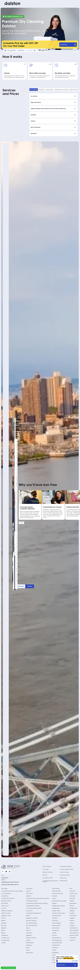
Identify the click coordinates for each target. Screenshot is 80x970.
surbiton (72, 905)
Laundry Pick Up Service (7, 898)
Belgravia (3, 928)
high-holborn (29, 952)
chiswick (28, 891)
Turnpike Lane (73, 908)
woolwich (72, 940)
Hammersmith (30, 942)
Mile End (54, 935)
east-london (29, 933)
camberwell (4, 935)
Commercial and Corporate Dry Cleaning (50, 881)
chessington (29, 888)
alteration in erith (5, 915)
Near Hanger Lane (57, 940)
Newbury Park (56, 945)
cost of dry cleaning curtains (66, 869)
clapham (28, 896)
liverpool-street (56, 925)
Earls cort (28, 930)
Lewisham (55, 918)
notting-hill (55, 947)
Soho (71, 888)
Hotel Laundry (63, 877)
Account (3, 908)
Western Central (74, 935)
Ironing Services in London (59, 900)
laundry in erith (56, 910)
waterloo (72, 920)
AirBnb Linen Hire (5, 913)
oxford (54, 950)
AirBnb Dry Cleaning (47, 872)
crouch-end (29, 910)
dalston (28, 915)
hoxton (54, 898)
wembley (72, 925)
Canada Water (5, 940)
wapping (72, 918)
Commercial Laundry (48, 877)
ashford (3, 918)
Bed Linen (45, 875)
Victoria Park (73, 915)
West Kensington (74, 930)
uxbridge (72, 910)
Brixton (3, 930)
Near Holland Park (57, 942)
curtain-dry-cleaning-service (33, 913)
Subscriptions (21, 50)
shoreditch (55, 962)
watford (72, 923)
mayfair (54, 933)
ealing (27, 928)
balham (3, 920)
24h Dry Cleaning (47, 866)
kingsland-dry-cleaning (58, 905)
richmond (54, 960)
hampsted (29, 945)
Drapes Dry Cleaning (31, 918)
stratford (72, 900)
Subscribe (29, 586)
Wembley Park (73, 928)
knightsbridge (55, 908)
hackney (28, 940)
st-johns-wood (73, 893)
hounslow (54, 896)
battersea (3, 923)
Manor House (55, 928)
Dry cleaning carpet (65, 875)
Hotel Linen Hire (63, 880)
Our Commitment (12, 50)
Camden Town (5, 937)
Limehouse (55, 920)
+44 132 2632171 (4, 877)
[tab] (33, 89)
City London (29, 893)
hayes (27, 947)
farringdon (29, 935)
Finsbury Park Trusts (31, 937)
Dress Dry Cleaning (64, 872)
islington (54, 903)
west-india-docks (74, 933)
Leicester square (56, 915)
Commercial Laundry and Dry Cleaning (12, 891)
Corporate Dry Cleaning (65, 866)
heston (28, 950)
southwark (72, 891)
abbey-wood (4, 905)
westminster (73, 937)
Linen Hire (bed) (56, 923)
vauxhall (72, 913)
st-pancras (72, 896)
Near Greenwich (56, 937)
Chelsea (3, 942)
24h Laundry (46, 869)
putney (54, 955)
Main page (4, 888)
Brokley (3, 933)
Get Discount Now (61, 964)
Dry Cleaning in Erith (31, 925)
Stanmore (72, 898)
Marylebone (55, 930)
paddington (55, 952)
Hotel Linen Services (57, 893)
